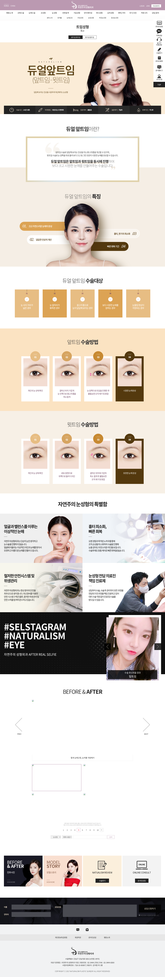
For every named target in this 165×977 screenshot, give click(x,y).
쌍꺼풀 (59, 18)
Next (157, 646)
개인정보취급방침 (61, 937)
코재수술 (21, 12)
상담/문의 (155, 12)
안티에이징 (88, 12)
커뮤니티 (144, 12)
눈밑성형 (91, 18)
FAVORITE (156, 6)
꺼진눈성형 (102, 18)
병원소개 (9, 12)
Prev (107, 646)
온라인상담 (92, 937)
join (148, 6)
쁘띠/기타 (121, 12)
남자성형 (110, 12)
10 (98, 830)
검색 (110, 837)
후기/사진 (133, 12)
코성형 (43, 12)
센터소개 (50, 18)
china (13, 5)
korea (6, 5)
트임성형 (80, 18)
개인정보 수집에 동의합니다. (149, 915)
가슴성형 (77, 12)
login (142, 6)
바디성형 (99, 12)
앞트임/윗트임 (75, 37)
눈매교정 (70, 18)
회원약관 (78, 937)
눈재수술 (32, 12)
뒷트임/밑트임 (89, 37)
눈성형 (54, 12)
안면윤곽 (65, 12)
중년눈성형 (114, 18)
